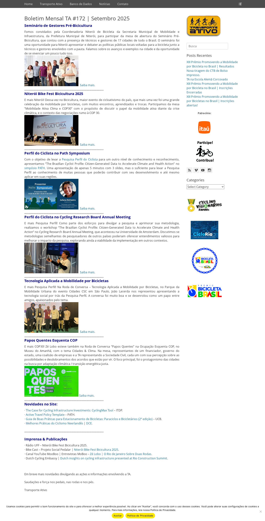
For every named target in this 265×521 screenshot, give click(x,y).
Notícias (104, 4)
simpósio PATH (34, 168)
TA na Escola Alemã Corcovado (207, 79)
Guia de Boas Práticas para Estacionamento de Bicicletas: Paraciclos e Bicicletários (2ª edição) (89, 419)
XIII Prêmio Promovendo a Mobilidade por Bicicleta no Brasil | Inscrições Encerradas (212, 88)
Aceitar (118, 515)
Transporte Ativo (51, 4)
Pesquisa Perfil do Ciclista (80, 159)
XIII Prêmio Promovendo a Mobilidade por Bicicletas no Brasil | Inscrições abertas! (212, 101)
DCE (89, 423)
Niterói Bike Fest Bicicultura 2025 (96, 450)
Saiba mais (87, 85)
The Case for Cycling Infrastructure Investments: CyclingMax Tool (69, 410)
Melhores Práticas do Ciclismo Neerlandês (54, 423)
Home (28, 4)
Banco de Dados (81, 4)
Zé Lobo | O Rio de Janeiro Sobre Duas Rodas (120, 454)
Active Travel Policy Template (45, 415)
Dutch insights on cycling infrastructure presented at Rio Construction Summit (113, 458)
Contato (122, 4)
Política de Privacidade (140, 515)
